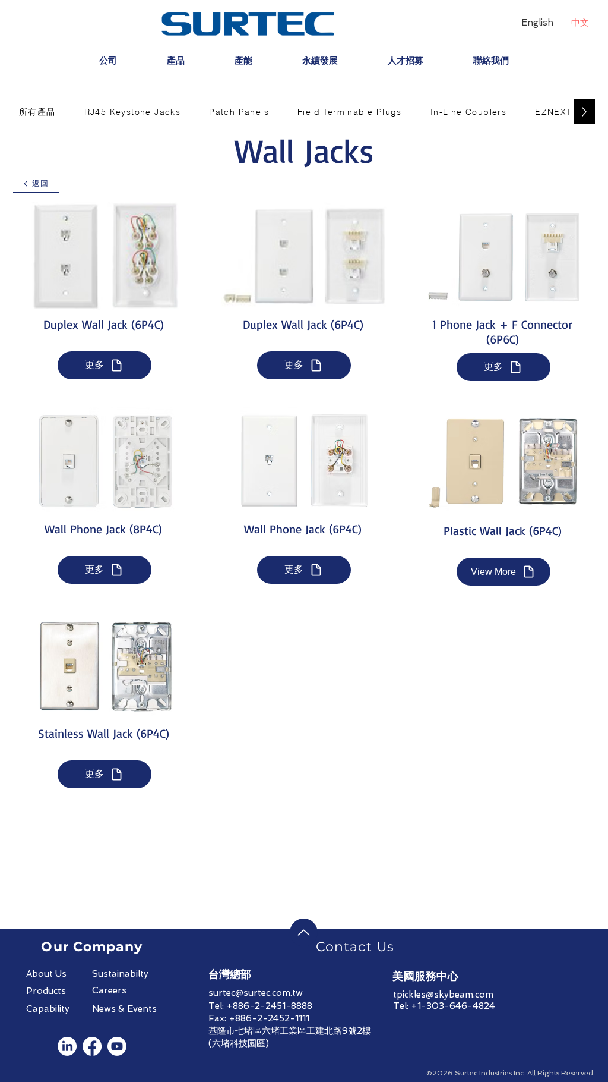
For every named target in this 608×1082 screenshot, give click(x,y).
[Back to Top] (304, 932)
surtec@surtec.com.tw (255, 992)
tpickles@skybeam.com (443, 994)
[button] (37, 111)
